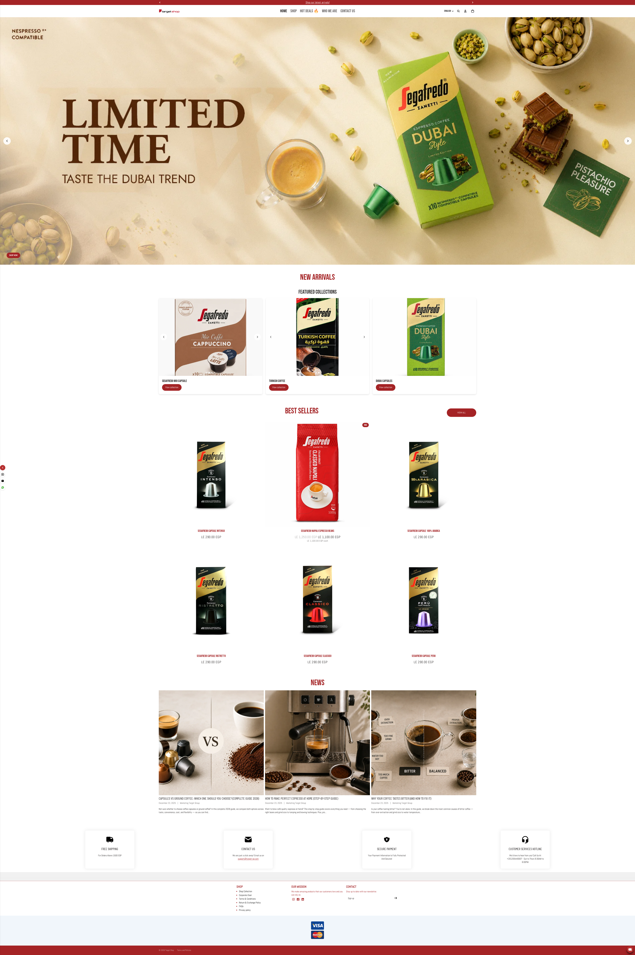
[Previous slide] (7, 141)
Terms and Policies (184, 950)
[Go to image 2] (209, 372)
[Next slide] (628, 141)
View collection (171, 387)
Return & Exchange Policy (250, 902)
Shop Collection (245, 891)
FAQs (241, 906)
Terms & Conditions (247, 898)
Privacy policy (245, 910)
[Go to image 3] (211, 372)
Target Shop (169, 950)
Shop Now (13, 255)
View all (461, 412)
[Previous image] (163, 337)
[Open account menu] (465, 11)
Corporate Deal (245, 895)
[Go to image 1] (206, 372)
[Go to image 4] (214, 372)
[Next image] (257, 337)
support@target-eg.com (248, 858)
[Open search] (458, 11)
